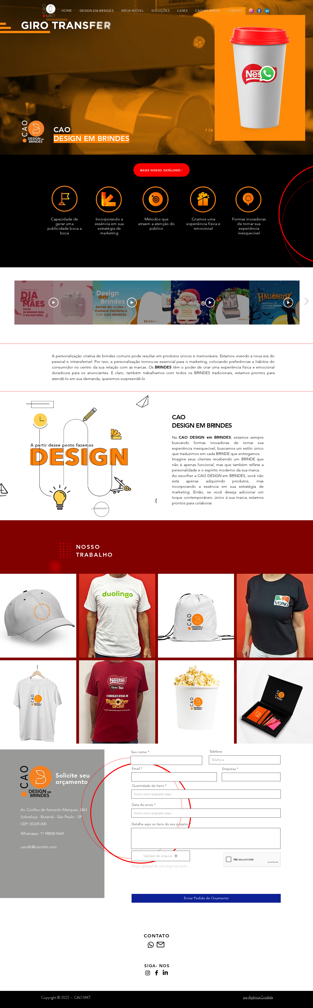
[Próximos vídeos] (306, 302)
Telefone (215, 751)
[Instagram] (148, 973)
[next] (304, 661)
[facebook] (156, 973)
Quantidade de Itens (148, 785)
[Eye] (267, 73)
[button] (38, 616)
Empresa (229, 768)
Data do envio (142, 804)
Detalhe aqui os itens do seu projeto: (160, 824)
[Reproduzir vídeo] (53, 302)
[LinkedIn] (165, 973)
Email (136, 768)
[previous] (9, 661)
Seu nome (139, 752)
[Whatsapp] (151, 945)
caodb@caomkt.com (39, 847)
